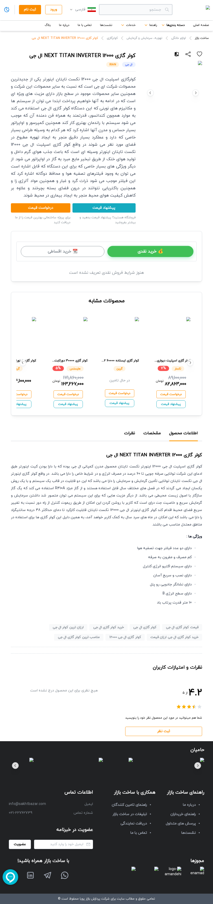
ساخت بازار (202, 38)
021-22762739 (20, 812)
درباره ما (64, 25)
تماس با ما (85, 25)
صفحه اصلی (201, 25)
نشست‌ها (106, 25)
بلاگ (48, 25)
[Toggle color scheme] (6, 9)
